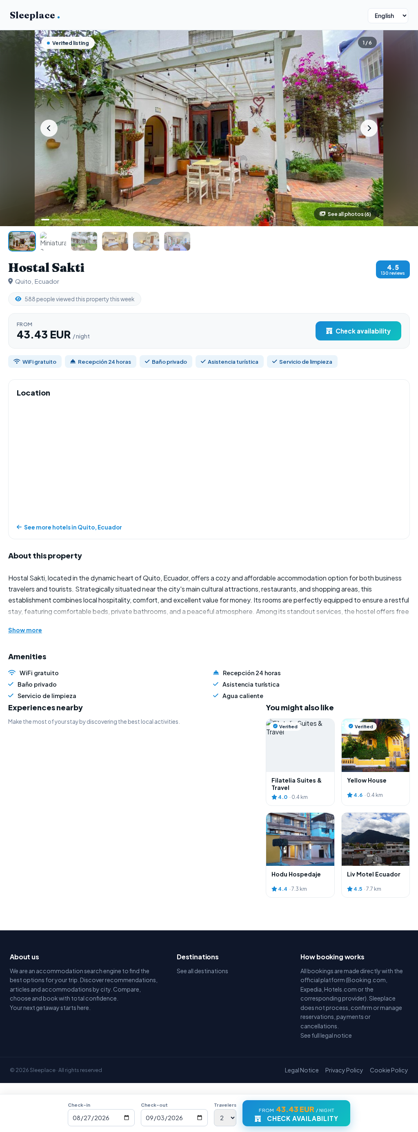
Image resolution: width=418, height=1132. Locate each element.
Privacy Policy (344, 1070)
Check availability (363, 331)
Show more (25, 630)
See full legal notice (326, 1035)
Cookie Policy (389, 1070)
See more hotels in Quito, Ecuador (73, 527)
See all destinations (202, 970)
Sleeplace (35, 15)
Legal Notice (302, 1070)
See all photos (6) (349, 214)
